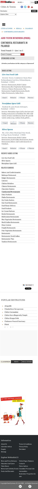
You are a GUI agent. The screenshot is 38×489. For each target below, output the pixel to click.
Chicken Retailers (8, 183)
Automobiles (23, 471)
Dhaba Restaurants (8, 197)
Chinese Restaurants (9, 186)
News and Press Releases (9, 461)
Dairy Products (7, 194)
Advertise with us (6, 447)
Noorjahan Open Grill (11, 103)
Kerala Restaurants (8, 214)
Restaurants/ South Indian (11, 236)
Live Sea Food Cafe (10, 74)
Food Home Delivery (9, 206)
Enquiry (3, 449)
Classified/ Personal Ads (26, 469)
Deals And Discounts (7, 471)
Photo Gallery (23, 466)
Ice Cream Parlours (8, 211)
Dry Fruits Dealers (8, 200)
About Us (4, 444)
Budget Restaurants (8, 178)
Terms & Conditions (25, 444)
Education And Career (8, 463)
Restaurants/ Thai (8, 239)
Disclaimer (22, 449)
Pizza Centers (6, 225)
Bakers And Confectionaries (11, 172)
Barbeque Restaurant (9, 175)
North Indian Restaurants (10, 222)
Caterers (4, 181)
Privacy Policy (23, 447)
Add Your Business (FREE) (15, 38)
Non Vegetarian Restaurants (11, 219)
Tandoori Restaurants (9, 242)
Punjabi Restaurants (9, 228)
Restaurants (6, 233)
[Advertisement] (19, 20)
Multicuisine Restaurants (10, 217)
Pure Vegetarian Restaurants (11, 231)
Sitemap (3, 452)
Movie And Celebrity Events (9, 469)
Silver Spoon (7, 129)
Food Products (7, 208)
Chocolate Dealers (8, 189)
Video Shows (5, 466)
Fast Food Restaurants (9, 203)
